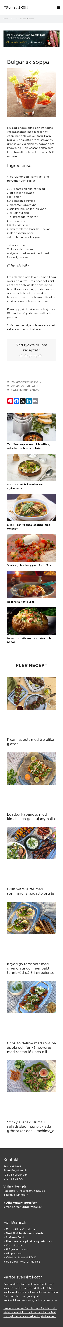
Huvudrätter (19, 382)
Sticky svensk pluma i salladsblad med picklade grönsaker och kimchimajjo (30, 1126)
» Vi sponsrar (13, 1253)
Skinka (34, 390)
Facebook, (11, 1190)
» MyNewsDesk (14, 1237)
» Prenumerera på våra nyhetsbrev (28, 1241)
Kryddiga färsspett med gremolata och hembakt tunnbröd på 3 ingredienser (31, 968)
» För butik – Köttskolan (20, 1229)
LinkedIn (22, 1194)
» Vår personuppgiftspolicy (22, 1206)
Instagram (25, 1190)
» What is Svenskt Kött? (20, 1257)
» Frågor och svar (16, 1249)
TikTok (8, 1194)
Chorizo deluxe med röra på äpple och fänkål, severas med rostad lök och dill (31, 1047)
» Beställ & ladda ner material (24, 1233)
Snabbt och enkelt (23, 386)
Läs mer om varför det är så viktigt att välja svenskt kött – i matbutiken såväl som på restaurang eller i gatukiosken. (30, 1312)
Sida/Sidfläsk (19, 390)
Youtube (39, 1190)
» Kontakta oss (14, 1245)
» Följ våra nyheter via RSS (22, 1261)
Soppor (34, 382)
